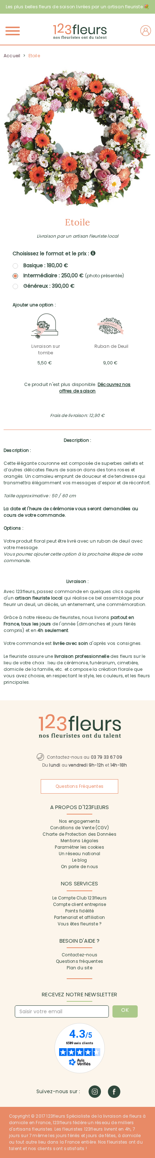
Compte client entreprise (79, 904)
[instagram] (95, 1091)
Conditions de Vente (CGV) (79, 828)
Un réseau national (80, 854)
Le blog (79, 860)
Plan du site (79, 968)
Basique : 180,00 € (45, 265)
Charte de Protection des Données (79, 834)
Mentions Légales (79, 841)
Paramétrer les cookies (79, 847)
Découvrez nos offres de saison (94, 387)
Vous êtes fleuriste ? (79, 924)
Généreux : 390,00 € (49, 286)
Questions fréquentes (79, 961)
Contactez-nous (79, 955)
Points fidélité (79, 911)
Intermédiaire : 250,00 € (73, 275)
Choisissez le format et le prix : (51, 253)
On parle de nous (79, 867)
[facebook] (114, 1091)
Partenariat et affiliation (79, 917)
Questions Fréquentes (79, 786)
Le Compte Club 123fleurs (79, 898)
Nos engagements (79, 821)
